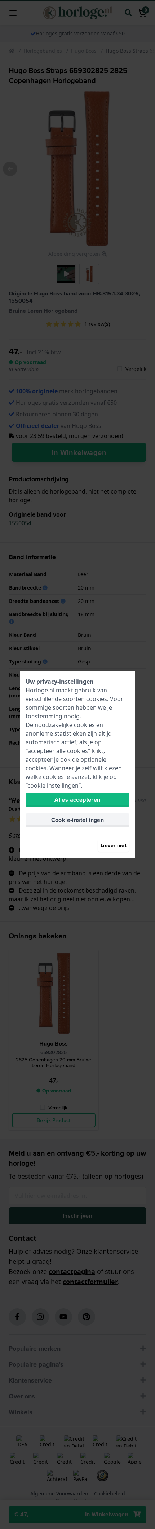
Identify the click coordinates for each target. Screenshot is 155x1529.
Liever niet (114, 845)
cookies (96, 699)
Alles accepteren (77, 800)
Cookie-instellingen (77, 820)
